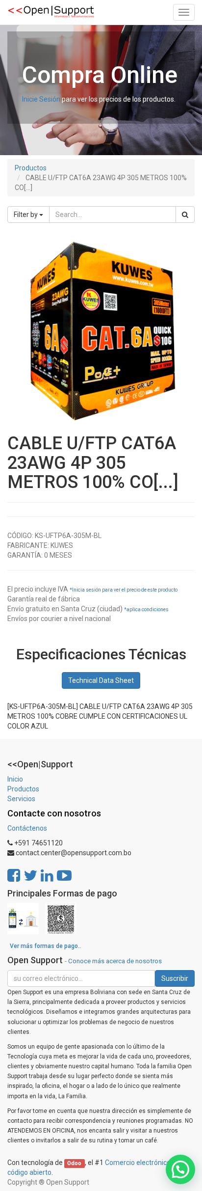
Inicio (15, 779)
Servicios (21, 799)
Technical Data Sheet (101, 680)
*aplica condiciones (146, 609)
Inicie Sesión (41, 99)
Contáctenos (27, 828)
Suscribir (174, 978)
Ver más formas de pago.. (45, 946)
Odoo (74, 1163)
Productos (31, 168)
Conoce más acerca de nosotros (115, 961)
